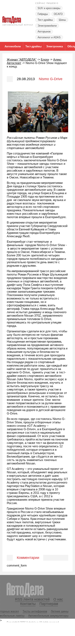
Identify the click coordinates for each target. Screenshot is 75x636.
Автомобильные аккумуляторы (48, 615)
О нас (58, 599)
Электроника (54, 46)
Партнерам (48, 604)
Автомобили (13, 46)
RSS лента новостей (32, 599)
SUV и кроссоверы (49, 8)
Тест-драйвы (45, 19)
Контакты (28, 604)
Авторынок (44, 31)
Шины (62, 19)
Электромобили (47, 25)
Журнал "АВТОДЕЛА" (21, 59)
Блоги (45, 59)
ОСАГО (58, 14)
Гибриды (43, 14)
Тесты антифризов (35, 611)
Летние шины (59, 611)
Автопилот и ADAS (49, 37)
